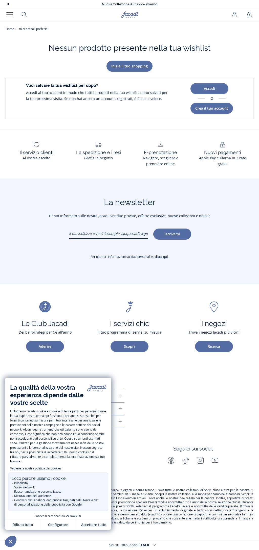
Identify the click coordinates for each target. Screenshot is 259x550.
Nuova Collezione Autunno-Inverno (129, 4)
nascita (245, 490)
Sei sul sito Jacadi (129, 544)
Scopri (129, 346)
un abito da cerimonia (129, 522)
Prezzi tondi (156, 502)
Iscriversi (172, 234)
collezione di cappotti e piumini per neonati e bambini (216, 514)
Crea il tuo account (211, 108)
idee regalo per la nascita (196, 498)
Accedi (209, 88)
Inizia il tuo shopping (129, 66)
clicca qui (161, 257)
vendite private (227, 506)
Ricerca (214, 346)
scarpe (114, 490)
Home (10, 29)
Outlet (236, 502)
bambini (118, 494)
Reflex (143, 510)
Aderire (45, 346)
